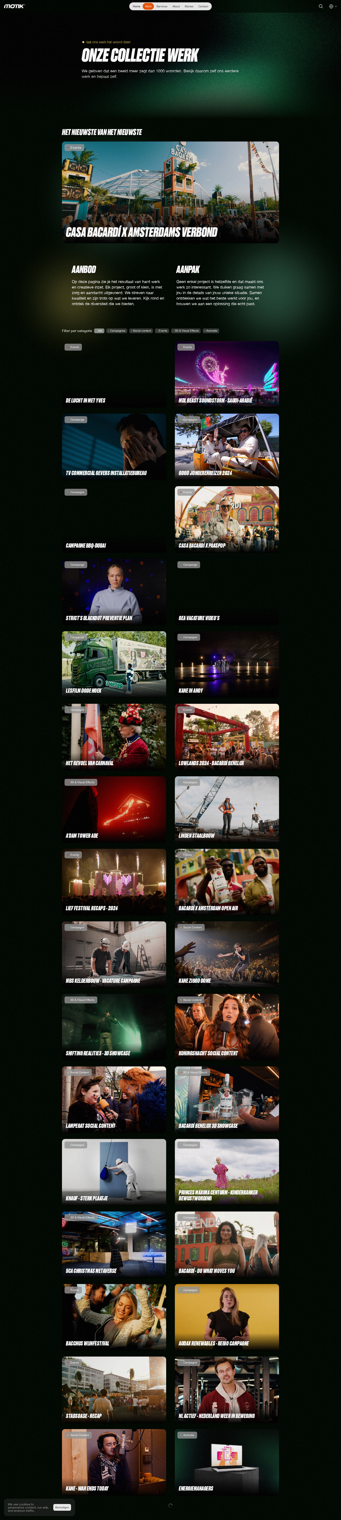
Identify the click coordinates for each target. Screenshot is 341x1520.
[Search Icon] (321, 6)
